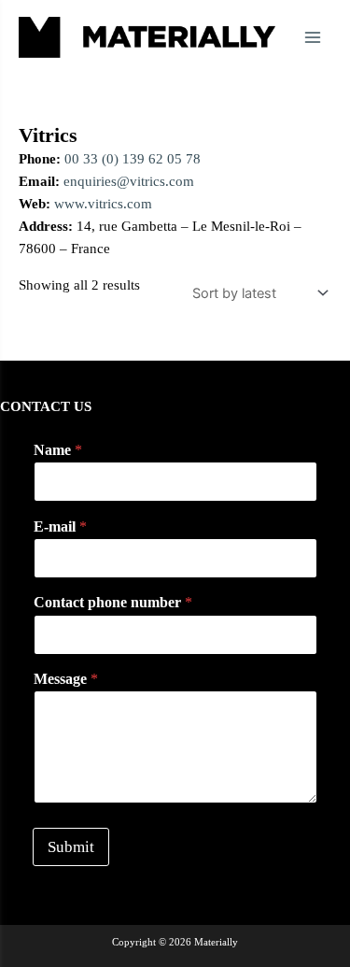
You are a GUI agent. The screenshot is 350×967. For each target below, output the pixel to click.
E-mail (60, 526)
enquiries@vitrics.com (128, 181)
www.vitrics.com (103, 203)
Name (58, 450)
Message (66, 679)
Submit (71, 847)
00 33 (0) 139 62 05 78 (132, 158)
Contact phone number (113, 602)
